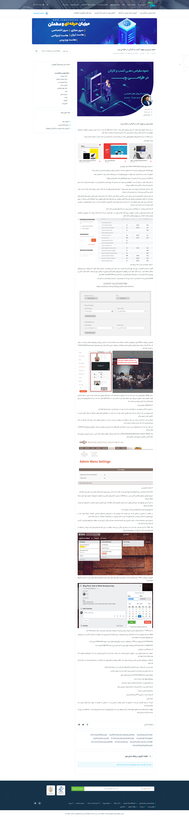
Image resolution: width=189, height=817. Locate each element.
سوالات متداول (132, 807)
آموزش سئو (66, 121)
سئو (66, 91)
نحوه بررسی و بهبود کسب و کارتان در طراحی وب (136, 49)
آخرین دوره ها (142, 5)
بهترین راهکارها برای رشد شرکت (98, 735)
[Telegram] (35, 803)
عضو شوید (133, 765)
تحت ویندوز (64, 76)
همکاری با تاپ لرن (103, 5)
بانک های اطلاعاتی (62, 88)
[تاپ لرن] (152, 5)
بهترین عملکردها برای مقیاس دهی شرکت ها (122, 738)
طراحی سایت (63, 85)
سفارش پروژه (106, 803)
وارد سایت (125, 765)
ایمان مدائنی (146, 115)
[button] (46, 4)
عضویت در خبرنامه (78, 789)
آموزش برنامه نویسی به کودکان (127, 13)
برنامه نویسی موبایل (61, 79)
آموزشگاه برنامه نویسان (129, 803)
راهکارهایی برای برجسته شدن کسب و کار (102, 742)
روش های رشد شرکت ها (121, 742)
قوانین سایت (151, 807)
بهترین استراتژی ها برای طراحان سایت (142, 745)
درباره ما (142, 807)
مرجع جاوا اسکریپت (63, 125)
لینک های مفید (75, 5)
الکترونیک (64, 103)
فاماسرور (122, 807)
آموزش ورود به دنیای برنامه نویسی (104, 13)
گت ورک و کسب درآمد (93, 803)
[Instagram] (39, 803)
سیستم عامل (64, 94)
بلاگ (123, 5)
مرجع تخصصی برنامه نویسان (146, 803)
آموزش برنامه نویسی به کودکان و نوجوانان (57, 128)
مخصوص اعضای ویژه (38, 13)
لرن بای (71, 803)
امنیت (65, 97)
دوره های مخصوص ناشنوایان (82, 13)
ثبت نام (35, 5)
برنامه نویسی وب (62, 82)
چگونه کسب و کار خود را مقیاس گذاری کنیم (141, 742)
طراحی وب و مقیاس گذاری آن (101, 738)
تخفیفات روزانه (131, 5)
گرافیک (65, 100)
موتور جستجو (80, 803)
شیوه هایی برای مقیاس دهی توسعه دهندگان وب (121, 735)
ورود (40, 5)
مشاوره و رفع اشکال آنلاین (88, 5)
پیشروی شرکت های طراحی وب (144, 738)
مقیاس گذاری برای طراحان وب (144, 735)
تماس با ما (65, 5)
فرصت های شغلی (115, 5)
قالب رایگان (117, 803)
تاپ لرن (98, 814)
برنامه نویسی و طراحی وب (148, 13)
